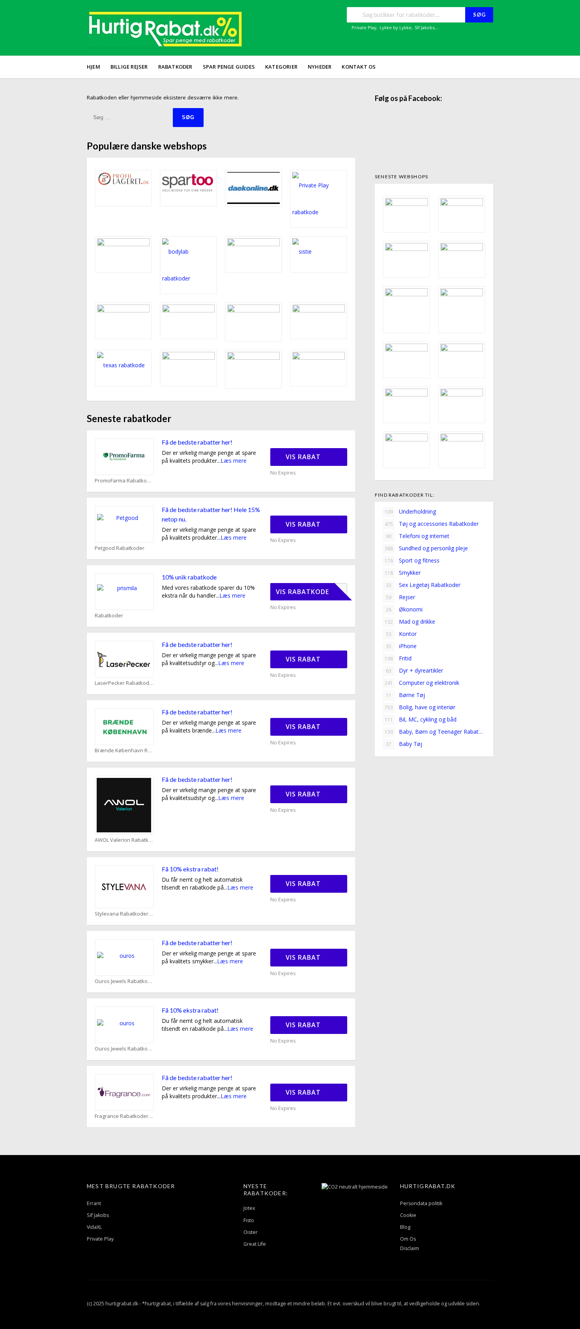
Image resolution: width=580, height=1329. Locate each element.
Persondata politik (421, 1203)
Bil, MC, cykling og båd (421, 719)
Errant (94, 1203)
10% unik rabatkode (189, 577)
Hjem (93, 66)
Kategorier (281, 66)
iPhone (401, 646)
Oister (250, 1232)
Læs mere (234, 460)
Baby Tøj (404, 744)
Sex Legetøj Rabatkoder (423, 585)
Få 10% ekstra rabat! (190, 869)
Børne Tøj (405, 695)
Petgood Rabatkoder (119, 548)
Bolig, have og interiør (420, 707)
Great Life (254, 1244)
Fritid (398, 658)
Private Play (364, 27)
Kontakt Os (359, 66)
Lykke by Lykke (396, 27)
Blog (405, 1227)
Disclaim (409, 1248)
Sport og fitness (412, 560)
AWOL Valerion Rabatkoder (124, 840)
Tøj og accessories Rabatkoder (432, 523)
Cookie (408, 1215)
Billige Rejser (129, 66)
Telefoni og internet (417, 536)
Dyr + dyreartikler (414, 670)
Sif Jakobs (424, 27)
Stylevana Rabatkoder (121, 913)
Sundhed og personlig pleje (426, 548)
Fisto (248, 1220)
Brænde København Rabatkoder (124, 750)
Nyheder (319, 66)
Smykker (403, 572)
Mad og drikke (410, 621)
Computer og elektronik (422, 682)
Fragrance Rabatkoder (121, 1116)
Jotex (249, 1208)
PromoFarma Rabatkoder (124, 480)
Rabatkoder (175, 66)
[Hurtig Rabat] (166, 28)
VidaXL (94, 1227)
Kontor (401, 633)
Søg (479, 14)
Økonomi (404, 609)
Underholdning (410, 511)
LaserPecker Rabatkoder (124, 683)
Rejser (400, 597)
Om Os (408, 1239)
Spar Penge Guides (229, 66)
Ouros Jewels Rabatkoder (124, 981)
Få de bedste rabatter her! (197, 442)
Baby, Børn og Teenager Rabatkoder (435, 731)
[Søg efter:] (130, 117)
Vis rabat (304, 456)
